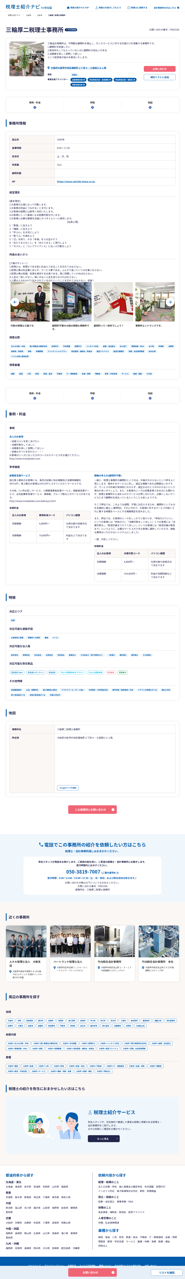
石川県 (27, 1207)
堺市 (19, 1020)
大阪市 (39, 15)
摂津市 (72, 1026)
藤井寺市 (93, 1026)
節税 (142, 1191)
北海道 (9, 1186)
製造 (107, 1237)
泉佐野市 (134, 1020)
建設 (100, 1237)
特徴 (92, 102)
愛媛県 (74, 1233)
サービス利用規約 (87, 1265)
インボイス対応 (106, 1191)
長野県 (55, 1207)
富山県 (18, 1207)
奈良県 (37, 1222)
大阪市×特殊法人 (104, 1071)
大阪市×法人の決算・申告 (18, 1043)
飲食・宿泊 (132, 1237)
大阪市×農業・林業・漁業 (60, 1071)
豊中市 (40, 1020)
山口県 (46, 1233)
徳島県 (55, 1233)
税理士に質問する (139, 7)
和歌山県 (66, 1222)
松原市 (10, 1026)
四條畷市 (117, 1026)
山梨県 (46, 1207)
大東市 (20, 1026)
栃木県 (18, 1197)
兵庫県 (27, 1222)
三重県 (46, 1222)
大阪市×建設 (13, 1066)
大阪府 (28, 15)
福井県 (37, 1207)
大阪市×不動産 (95, 1066)
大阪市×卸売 (59, 1066)
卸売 (121, 1237)
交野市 (128, 1026)
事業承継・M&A (125, 1201)
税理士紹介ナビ (14, 15)
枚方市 (103, 1020)
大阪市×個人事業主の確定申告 (45, 1043)
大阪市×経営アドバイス (108, 1048)
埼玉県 (37, 1197)
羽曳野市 (51, 1026)
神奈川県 (66, 1197)
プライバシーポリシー (54, 1265)
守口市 (93, 1020)
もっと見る (103, 1138)
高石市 (82, 1026)
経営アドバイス (136, 1212)
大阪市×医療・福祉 (84, 1071)
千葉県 (46, 1197)
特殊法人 (103, 1245)
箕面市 (40, 1026)
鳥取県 (9, 1233)
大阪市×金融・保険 (137, 1066)
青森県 (18, 1186)
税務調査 (151, 1191)
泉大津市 (71, 1020)
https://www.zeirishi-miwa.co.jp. (76, 181)
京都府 (18, 1222)
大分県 (46, 1248)
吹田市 (60, 1020)
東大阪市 (105, 1026)
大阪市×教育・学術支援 (17, 1071)
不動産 (143, 1237)
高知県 (9, 1237)
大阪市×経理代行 (88, 1043)
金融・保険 (171, 1237)
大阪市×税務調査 (54, 1048)
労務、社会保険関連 (108, 1222)
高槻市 (82, 1020)
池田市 (50, 1020)
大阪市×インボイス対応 (109, 1043)
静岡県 (74, 1207)
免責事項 (72, 1265)
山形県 (55, 1186)
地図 (150, 102)
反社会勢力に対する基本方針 (128, 1265)
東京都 (55, 1197)
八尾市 (123, 1020)
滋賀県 (55, 1222)
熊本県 (37, 1248)
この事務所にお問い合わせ (90, 809)
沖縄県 (76, 1248)
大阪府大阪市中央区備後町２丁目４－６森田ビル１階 (78, 67)
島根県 (18, 1233)
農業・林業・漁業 (147, 1241)
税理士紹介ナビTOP (79, 7)
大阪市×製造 (28, 1066)
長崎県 (27, 1248)
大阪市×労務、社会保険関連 (134, 1048)
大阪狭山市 (140, 1026)
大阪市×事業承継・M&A (17, 1048)
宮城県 (37, 1186)
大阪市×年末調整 (69, 1043)
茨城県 (9, 1197)
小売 (114, 1237)
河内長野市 (170, 1020)
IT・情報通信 (156, 1237)
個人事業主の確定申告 (130, 1186)
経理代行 (160, 1186)
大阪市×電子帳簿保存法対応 (135, 1043)
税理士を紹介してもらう (110, 7)
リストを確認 (167, 1272)
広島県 (37, 1233)
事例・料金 (35, 102)
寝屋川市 (158, 1020)
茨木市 (113, 1020)
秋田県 (46, 1186)
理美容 (101, 1241)
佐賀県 (18, 1248)
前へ (15, 302)
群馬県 (27, 1197)
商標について (105, 1265)
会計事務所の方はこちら (165, 7)
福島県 (64, 1186)
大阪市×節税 (37, 1048)
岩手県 (27, 1186)
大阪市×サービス (39, 1071)
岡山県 (27, 1233)
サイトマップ (34, 1265)
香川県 (64, 1233)
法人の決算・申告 (107, 1186)
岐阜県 (64, 1207)
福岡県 (9, 1248)
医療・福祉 (164, 1241)
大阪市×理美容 (155, 1066)
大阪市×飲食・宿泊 (77, 1066)
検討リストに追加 (159, 77)
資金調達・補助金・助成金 (112, 1212)
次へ (170, 302)
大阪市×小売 (43, 1066)
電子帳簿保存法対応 (127, 1191)
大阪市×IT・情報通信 (115, 1066)
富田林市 (146, 1020)
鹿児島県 (66, 1248)
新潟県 (9, 1207)
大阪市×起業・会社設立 (161, 1043)
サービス (130, 1241)
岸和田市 (29, 1020)
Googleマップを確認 (68, 787)
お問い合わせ (160, 69)
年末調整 (149, 1186)
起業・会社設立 (106, 1201)
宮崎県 (55, 1248)
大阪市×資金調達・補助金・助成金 (80, 1048)
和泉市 (30, 1026)
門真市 (62, 1026)
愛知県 (9, 1212)
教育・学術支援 (116, 1241)
